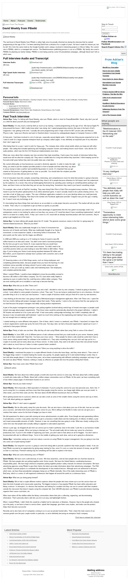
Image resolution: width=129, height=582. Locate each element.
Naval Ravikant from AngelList (81, 537)
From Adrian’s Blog (114, 61)
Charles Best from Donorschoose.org (83, 543)
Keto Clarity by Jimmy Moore (113, 79)
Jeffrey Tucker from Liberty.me (18, 543)
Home (6, 21)
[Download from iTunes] (36, 88)
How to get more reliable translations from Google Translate (111, 73)
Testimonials (40, 21)
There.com (40, 146)
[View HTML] (36, 83)
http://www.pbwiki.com (23, 112)
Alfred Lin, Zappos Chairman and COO (84, 546)
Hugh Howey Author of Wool (17, 533)
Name (103, 26)
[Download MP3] (36, 62)
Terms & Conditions (38, 571)
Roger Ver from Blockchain (17, 563)
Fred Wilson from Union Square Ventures (84, 540)
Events (30, 21)
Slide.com (20, 194)
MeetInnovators (30, 10)
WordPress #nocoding (110, 67)
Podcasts (21, 21)
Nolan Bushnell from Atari (17, 556)
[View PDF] (49, 83)
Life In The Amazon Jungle (112, 115)
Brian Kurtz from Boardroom (80, 533)
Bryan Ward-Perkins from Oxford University (22, 546)
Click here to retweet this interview (87, 517)
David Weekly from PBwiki (20, 28)
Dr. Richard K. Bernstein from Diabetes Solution (23, 560)
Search (123, 53)
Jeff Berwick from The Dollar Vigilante (20, 553)
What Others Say (114, 274)
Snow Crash (12, 106)
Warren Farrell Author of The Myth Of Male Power (24, 537)
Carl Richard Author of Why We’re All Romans (23, 540)
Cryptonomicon (13, 108)
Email (103, 29)
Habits (105, 88)
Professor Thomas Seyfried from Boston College (24, 550)
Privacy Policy (26, 571)
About (13, 21)
